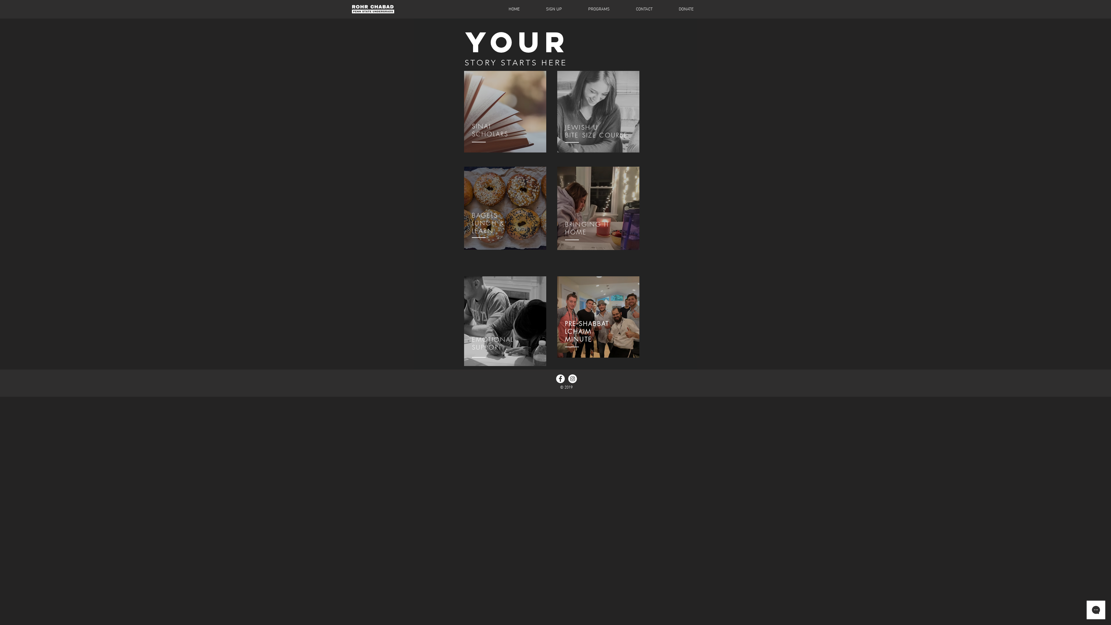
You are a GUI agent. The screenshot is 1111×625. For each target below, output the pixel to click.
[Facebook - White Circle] (560, 378)
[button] (589, 9)
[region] (505, 113)
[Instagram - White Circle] (572, 378)
